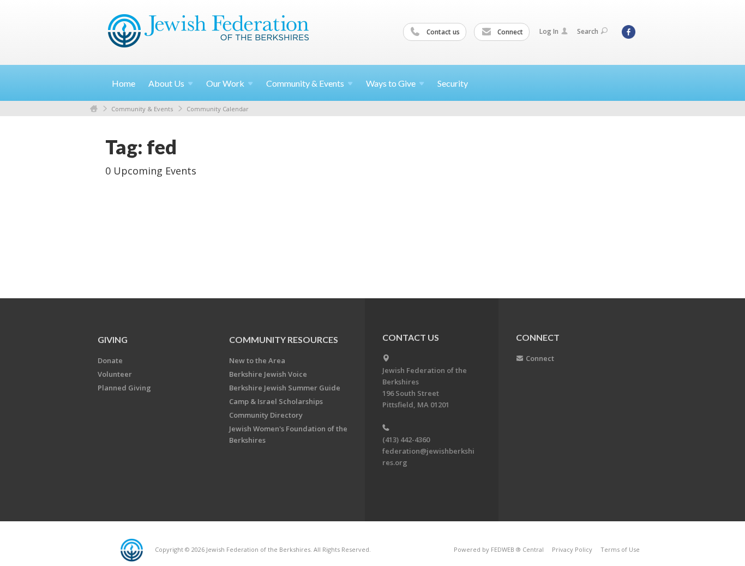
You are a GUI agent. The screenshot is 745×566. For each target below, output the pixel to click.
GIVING (113, 339)
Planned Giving (124, 388)
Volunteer (115, 374)
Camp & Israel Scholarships (276, 401)
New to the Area (257, 360)
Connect (509, 32)
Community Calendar (218, 109)
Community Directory (266, 415)
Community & (305, 83)
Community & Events (142, 109)
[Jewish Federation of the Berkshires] (208, 31)
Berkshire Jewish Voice (268, 374)
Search (587, 31)
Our (225, 83)
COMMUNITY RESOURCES (283, 339)
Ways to (391, 83)
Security (452, 83)
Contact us (442, 32)
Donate (110, 360)
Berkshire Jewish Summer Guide (284, 388)
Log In (548, 31)
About (166, 83)
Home (123, 83)
